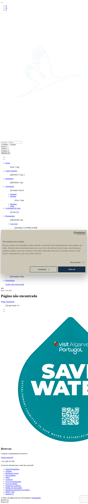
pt (6, 6)
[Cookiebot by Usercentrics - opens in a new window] (75, 233)
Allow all (71, 269)
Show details (75, 262)
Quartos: (4, 147)
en (6, 8)
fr (6, 10)
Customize (42, 269)
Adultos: (4, 149)
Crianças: (4, 151)
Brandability (36, 498)
